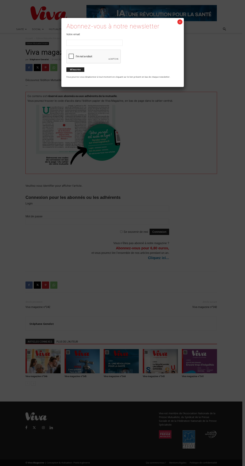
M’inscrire (75, 69)
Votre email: (73, 34)
